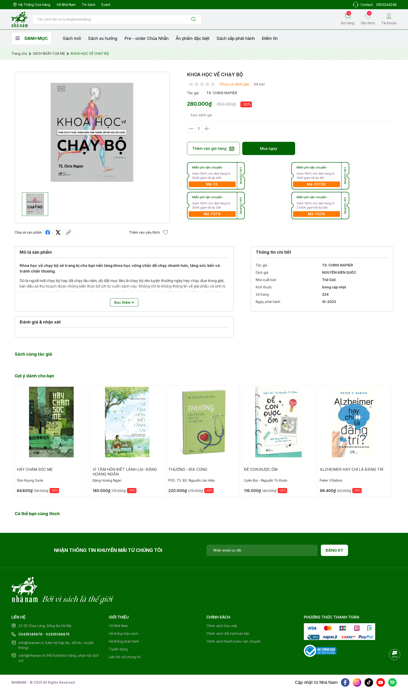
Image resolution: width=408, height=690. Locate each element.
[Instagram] (357, 682)
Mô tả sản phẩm (36, 252)
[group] (92, 132)
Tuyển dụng (118, 649)
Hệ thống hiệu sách (123, 633)
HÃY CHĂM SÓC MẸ (35, 469)
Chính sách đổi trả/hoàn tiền (227, 633)
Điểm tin (270, 38)
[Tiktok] (369, 682)
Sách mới (72, 38)
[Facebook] (345, 682)
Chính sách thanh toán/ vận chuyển (233, 641)
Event (106, 5)
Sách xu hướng (102, 38)
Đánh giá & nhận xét (40, 322)
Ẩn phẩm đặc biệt (192, 38)
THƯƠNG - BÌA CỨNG (187, 469)
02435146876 (30, 634)
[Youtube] (380, 682)
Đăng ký (334, 550)
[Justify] (193, 19)
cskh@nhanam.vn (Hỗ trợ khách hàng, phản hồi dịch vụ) (58, 657)
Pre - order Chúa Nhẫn (146, 38)
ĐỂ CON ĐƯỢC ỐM (260, 469)
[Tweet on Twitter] (58, 232)
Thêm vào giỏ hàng (209, 148)
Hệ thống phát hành (124, 641)
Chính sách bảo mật (221, 626)
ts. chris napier (221, 93)
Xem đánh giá (201, 115)
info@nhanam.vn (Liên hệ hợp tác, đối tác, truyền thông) (56, 645)
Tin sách (88, 5)
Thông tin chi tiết (273, 252)
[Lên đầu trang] (395, 667)
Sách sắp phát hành (236, 38)
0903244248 (386, 5)
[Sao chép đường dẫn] (68, 232)
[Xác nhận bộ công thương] (320, 650)
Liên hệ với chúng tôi (125, 657)
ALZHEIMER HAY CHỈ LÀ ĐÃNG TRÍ (351, 469)
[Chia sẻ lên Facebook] (47, 232)
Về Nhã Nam (66, 5)
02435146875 (58, 634)
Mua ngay (268, 148)
